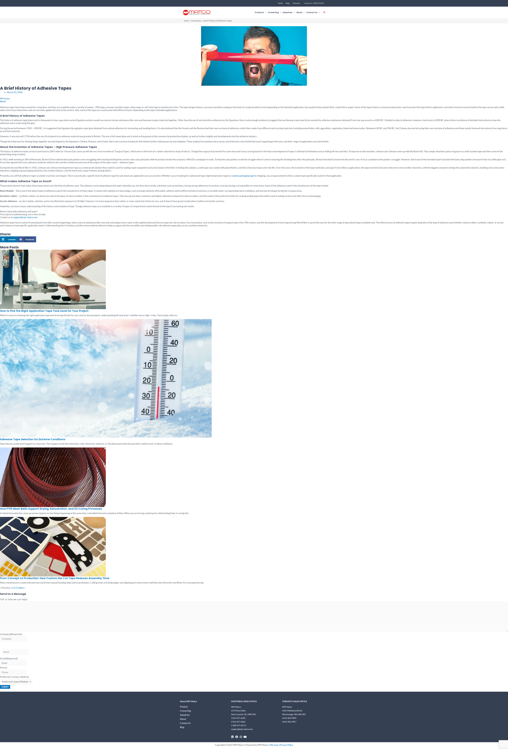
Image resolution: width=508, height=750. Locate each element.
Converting (185, 710)
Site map (274, 745)
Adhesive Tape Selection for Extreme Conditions (32, 439)
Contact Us (185, 723)
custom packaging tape (243, 175)
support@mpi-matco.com (25, 217)
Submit (5, 686)
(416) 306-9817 (289, 722)
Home (280, 3)
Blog (288, 3)
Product (184, 706)
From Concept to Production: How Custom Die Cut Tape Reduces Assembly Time (54, 578)
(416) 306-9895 (289, 718)
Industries (185, 714)
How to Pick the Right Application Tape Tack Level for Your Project (44, 311)
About (183, 719)
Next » (22, 587)
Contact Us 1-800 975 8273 (314, 3)
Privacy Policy (286, 745)
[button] (265, 12)
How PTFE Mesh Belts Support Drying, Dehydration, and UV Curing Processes (51, 509)
